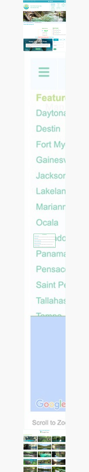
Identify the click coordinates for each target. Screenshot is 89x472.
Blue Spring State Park (41, 435)
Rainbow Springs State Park (27, 458)
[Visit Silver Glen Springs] (44, 464)
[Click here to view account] (64, 39)
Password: (55, 45)
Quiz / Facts (58, 8)
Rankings (52, 7)
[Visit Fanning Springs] (30, 449)
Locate (58, 4)
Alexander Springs (26, 435)
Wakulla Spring (40, 466)
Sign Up (60, 39)
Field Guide (53, 8)
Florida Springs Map (30, 22)
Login (56, 39)
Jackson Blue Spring (55, 443)
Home (24, 22)
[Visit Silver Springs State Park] (58, 464)
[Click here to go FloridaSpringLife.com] (26, 9)
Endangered (58, 7)
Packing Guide (53, 10)
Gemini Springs (40, 443)
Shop (63, 3)
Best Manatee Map (34, 7)
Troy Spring (25, 466)
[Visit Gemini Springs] (44, 449)
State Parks (63, 4)
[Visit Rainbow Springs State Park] (30, 464)
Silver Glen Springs (40, 458)
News (63, 6)
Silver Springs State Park (55, 458)
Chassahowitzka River (55, 435)
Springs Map (53, 4)
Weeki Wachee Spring (55, 466)
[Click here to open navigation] (65, 1)
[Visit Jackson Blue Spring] (58, 449)
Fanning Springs (25, 443)
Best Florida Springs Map (36, 6)
